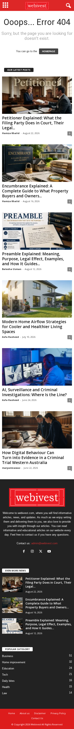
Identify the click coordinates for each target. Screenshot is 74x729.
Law (4, 693)
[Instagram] (33, 551)
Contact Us (37, 718)
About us (24, 713)
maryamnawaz (11, 467)
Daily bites (8, 680)
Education (8, 668)
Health (6, 687)
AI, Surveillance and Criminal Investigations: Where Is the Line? (35, 392)
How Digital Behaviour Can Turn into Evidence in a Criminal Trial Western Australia (33, 457)
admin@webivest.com (44, 543)
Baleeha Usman (11, 269)
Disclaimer (40, 713)
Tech (5, 674)
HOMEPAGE (48, 51)
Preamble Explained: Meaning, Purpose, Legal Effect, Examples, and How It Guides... (33, 258)
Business (7, 656)
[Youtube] (49, 551)
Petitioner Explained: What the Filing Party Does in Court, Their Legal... (33, 123)
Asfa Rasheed (10, 336)
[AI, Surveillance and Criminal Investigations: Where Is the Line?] (37, 366)
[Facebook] (25, 551)
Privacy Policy (58, 713)
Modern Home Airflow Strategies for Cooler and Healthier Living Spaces (34, 326)
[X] (41, 551)
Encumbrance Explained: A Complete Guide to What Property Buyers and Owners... (35, 191)
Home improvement (13, 662)
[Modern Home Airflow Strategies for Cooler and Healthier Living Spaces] (37, 299)
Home (11, 713)
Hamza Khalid (11, 133)
